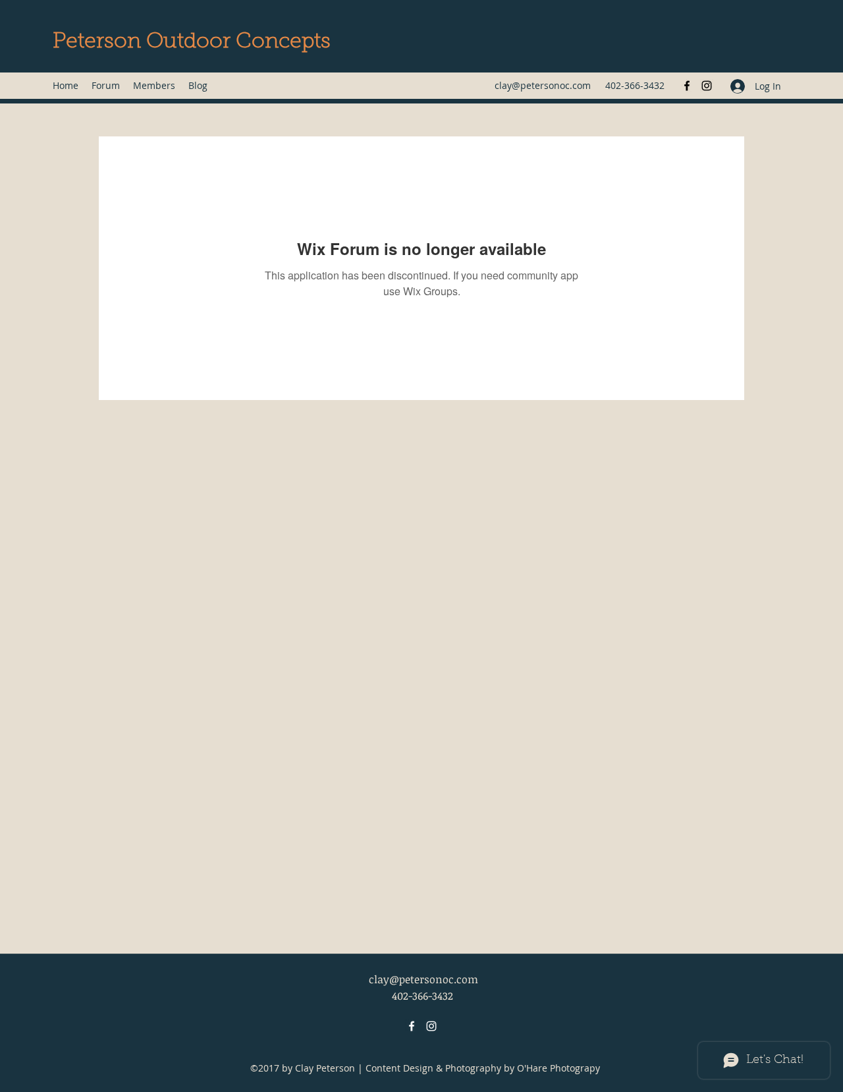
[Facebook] (686, 85)
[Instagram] (706, 85)
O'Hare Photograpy (558, 1068)
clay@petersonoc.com (543, 85)
